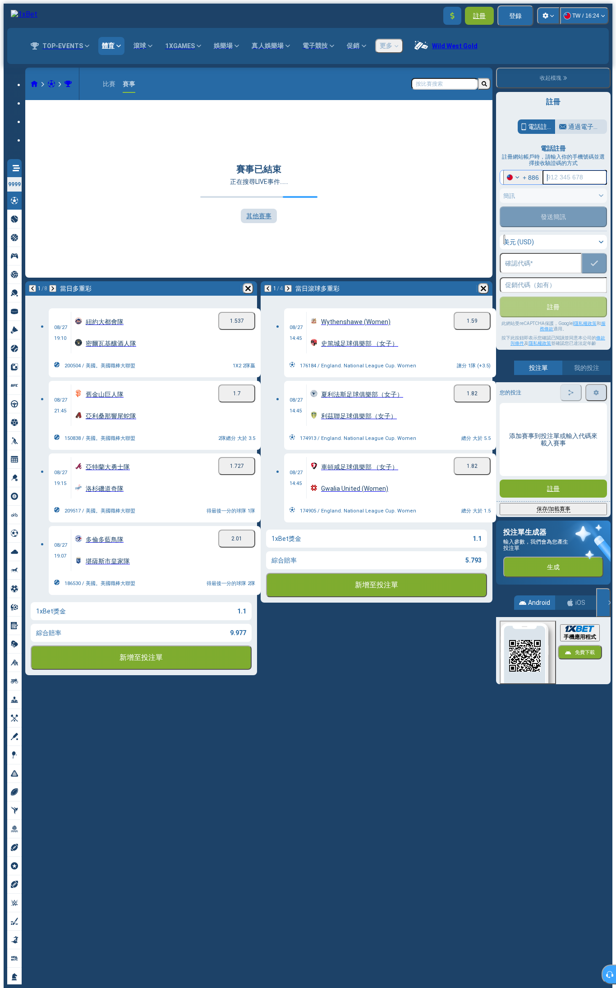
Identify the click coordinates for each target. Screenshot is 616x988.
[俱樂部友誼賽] (68, 84)
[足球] (51, 84)
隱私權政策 (540, 343)
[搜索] (484, 84)
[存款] (452, 16)
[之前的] (32, 288)
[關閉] (603, 602)
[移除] (248, 288)
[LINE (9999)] (34, 84)
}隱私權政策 (585, 323)
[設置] (548, 15)
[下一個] (52, 288)
